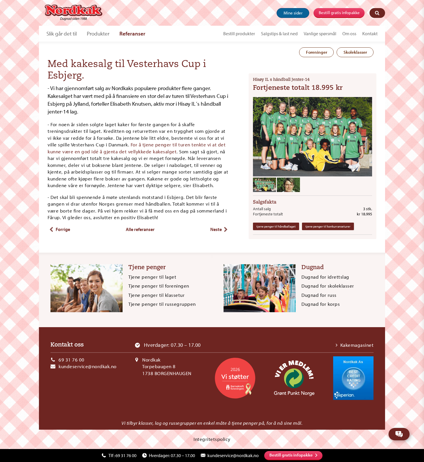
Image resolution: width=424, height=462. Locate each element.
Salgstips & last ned (279, 33)
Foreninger (316, 52)
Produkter (98, 33)
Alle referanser (140, 229)
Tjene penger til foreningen (158, 286)
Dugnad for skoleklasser (327, 286)
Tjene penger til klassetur (156, 295)
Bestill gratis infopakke (339, 12)
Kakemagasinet (357, 345)
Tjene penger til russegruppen (162, 304)
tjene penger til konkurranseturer (327, 226)
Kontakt (370, 33)
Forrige (63, 229)
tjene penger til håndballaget (276, 226)
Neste (216, 229)
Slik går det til (61, 33)
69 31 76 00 (72, 360)
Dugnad (312, 268)
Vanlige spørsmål (320, 33)
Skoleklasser (355, 52)
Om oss (349, 33)
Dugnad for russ (319, 295)
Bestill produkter (239, 33)
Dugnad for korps (320, 304)
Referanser (132, 33)
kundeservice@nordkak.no (88, 366)
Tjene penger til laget (152, 277)
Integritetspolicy (212, 439)
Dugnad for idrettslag (325, 277)
